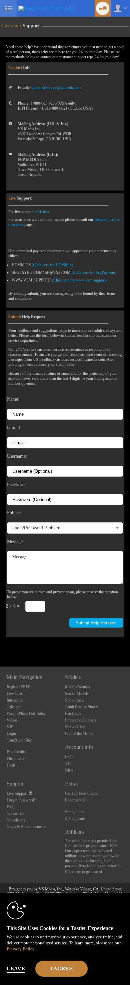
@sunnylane (75, 818)
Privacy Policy (21, 948)
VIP (10, 727)
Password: (16, 484)
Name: (13, 399)
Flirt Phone (15, 758)
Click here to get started (83, 871)
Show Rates (74, 700)
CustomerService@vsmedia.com (55, 87)
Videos (12, 720)
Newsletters (16, 820)
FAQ (11, 806)
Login (11, 733)
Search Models (77, 693)
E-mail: (14, 427)
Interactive (15, 700)
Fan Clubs (73, 713)
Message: (15, 541)
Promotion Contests (80, 720)
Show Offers (75, 727)
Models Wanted (77, 687)
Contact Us (15, 813)
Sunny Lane (74, 811)
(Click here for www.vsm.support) (79, 280)
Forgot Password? (21, 800)
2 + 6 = (13, 606)
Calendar (14, 707)
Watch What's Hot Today (26, 713)
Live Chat (14, 693)
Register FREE (18, 687)
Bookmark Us (76, 800)
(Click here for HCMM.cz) (53, 264)
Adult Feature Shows (82, 707)
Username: (17, 456)
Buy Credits (16, 751)
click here (42, 212)
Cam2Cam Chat (19, 740)
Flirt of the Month (79, 733)
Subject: (14, 512)
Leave (16, 968)
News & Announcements (26, 826)
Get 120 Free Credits (81, 793)
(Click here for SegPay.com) (94, 272)
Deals (11, 765)
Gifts (69, 770)
